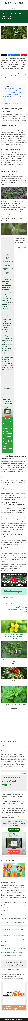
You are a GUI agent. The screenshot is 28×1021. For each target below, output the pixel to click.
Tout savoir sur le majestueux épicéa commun (14, 660)
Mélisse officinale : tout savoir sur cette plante (14, 705)
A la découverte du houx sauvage (14, 680)
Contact (24, 1019)
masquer (12, 86)
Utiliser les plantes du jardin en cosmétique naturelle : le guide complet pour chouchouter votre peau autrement (12, 931)
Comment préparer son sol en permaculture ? (12, 955)
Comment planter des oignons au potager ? (12, 952)
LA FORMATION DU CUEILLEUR (7, 265)
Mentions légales (16, 1019)
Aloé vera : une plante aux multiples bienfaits (12, 926)
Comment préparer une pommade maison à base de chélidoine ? (14, 635)
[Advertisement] (14, 46)
